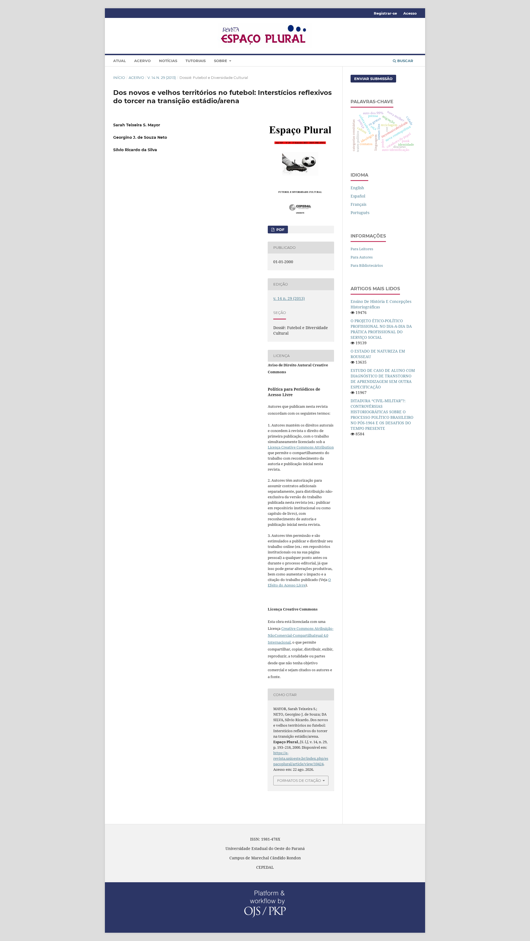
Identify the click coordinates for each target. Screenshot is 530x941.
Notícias (168, 60)
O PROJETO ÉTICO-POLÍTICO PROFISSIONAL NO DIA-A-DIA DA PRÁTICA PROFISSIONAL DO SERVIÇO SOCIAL (381, 329)
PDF (279, 229)
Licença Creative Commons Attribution (301, 447)
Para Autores (362, 257)
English (357, 187)
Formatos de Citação (299, 780)
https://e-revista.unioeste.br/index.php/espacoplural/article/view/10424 (300, 758)
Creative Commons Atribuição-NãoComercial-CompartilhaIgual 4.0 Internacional (300, 635)
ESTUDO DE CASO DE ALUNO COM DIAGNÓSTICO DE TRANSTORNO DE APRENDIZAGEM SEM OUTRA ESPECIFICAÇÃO (383, 379)
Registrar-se (385, 13)
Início (119, 77)
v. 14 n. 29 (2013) (161, 77)
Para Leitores (362, 248)
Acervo (142, 60)
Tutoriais (196, 60)
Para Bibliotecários (367, 265)
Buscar (404, 60)
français (358, 204)
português (360, 212)
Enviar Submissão (373, 78)
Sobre (221, 60)
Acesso (410, 13)
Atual (119, 60)
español (358, 196)
